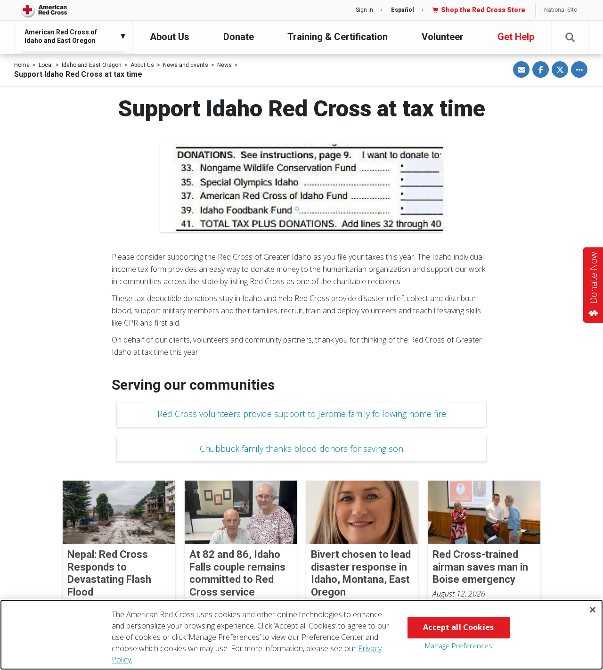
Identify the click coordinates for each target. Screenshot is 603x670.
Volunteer (443, 36)
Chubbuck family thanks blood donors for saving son (301, 448)
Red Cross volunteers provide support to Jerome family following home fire (301, 413)
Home (22, 65)
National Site (560, 10)
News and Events (185, 65)
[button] (570, 37)
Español (402, 10)
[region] (301, 634)
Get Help (515, 36)
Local (46, 65)
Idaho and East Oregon (92, 65)
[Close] (592, 609)
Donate (238, 36)
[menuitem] (71, 36)
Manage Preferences (458, 645)
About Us (169, 36)
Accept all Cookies (458, 627)
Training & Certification (337, 36)
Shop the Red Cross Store (483, 10)
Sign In (364, 10)
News (224, 65)
